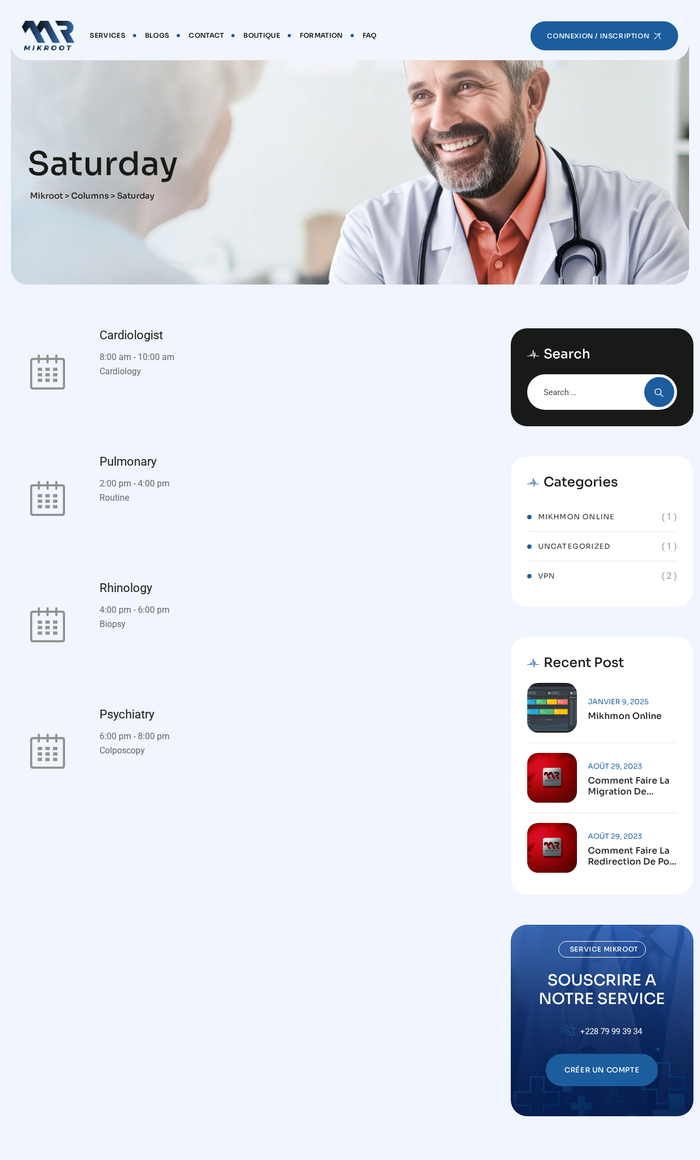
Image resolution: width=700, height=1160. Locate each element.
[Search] (659, 392)
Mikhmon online (576, 516)
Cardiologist (131, 335)
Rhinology (126, 588)
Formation (321, 35)
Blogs (157, 35)
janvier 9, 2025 (618, 701)
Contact (206, 35)
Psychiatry (127, 714)
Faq (370, 35)
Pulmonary (128, 461)
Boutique (261, 35)
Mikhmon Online (625, 716)
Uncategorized (574, 546)
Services (107, 35)
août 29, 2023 (615, 766)
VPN (547, 576)
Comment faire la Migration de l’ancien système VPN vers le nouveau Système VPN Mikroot (628, 786)
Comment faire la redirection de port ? (632, 856)
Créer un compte (601, 1070)
